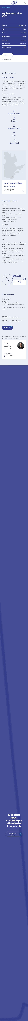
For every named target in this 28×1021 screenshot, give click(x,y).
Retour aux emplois (6, 59)
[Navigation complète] (3, 2)
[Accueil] (14, 3)
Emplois (8, 7)
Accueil (3, 7)
